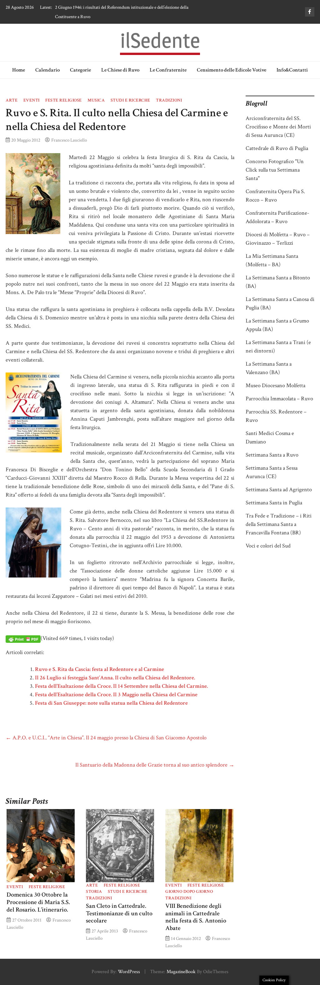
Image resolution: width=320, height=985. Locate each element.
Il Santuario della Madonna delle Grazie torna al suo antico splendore (154, 764)
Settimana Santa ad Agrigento (279, 489)
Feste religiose (63, 100)
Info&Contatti (292, 70)
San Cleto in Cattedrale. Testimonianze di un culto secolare (119, 913)
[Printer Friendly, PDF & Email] (23, 639)
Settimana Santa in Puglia (274, 502)
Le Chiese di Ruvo (120, 70)
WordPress (129, 971)
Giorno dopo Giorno (189, 891)
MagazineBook (181, 971)
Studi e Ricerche (130, 100)
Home (18, 70)
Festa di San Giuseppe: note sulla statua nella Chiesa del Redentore (111, 703)
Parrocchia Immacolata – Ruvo (279, 398)
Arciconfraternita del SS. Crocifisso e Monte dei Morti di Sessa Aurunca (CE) (278, 127)
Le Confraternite (168, 70)
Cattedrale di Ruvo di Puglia (277, 148)
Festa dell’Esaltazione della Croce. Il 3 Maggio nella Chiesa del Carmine (116, 694)
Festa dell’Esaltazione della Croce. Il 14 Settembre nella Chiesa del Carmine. (121, 686)
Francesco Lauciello (69, 140)
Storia (94, 891)
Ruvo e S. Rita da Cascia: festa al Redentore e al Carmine (99, 669)
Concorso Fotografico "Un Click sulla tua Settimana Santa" (275, 170)
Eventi (31, 100)
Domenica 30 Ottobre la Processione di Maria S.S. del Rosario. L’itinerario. (38, 902)
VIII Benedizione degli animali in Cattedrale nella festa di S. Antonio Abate (195, 917)
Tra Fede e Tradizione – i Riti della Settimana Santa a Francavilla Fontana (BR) (279, 524)
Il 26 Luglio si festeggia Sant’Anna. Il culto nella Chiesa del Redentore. (115, 677)
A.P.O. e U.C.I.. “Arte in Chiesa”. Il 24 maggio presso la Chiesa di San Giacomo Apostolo (106, 737)
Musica (96, 100)
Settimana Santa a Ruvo (272, 454)
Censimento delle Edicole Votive (231, 70)
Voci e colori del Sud (268, 545)
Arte (12, 100)
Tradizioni (169, 100)
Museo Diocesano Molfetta (275, 385)
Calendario (47, 70)
